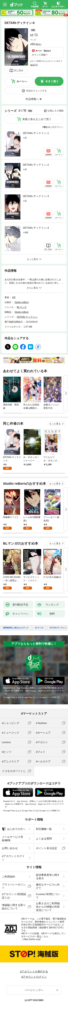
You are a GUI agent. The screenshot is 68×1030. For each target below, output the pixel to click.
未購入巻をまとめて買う (36, 119)
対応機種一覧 (44, 828)
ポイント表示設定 (46, 848)
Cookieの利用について (48, 896)
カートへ (21, 81)
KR (31, 35)
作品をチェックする (36, 90)
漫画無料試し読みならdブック (16, 628)
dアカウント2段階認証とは (14, 896)
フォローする (36, 35)
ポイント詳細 (39, 54)
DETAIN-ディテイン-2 (36, 164)
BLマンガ (21, 307)
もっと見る (55, 423)
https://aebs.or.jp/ (32, 939)
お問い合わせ (10, 848)
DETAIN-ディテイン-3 (36, 196)
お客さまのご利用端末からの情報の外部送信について (48, 907)
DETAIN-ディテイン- (27, 317)
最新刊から (57, 127)
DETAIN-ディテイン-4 (36, 227)
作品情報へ (32, 99)
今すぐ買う (52, 81)
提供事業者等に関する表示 (48, 876)
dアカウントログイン (13, 858)
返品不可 (34, 65)
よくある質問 (44, 838)
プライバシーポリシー (14, 886)
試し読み (18, 70)
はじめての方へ (16, 828)
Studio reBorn (22, 302)
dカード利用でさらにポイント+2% (45, 61)
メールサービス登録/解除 (12, 838)
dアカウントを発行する (34, 971)
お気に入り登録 (55, 110)
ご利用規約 (8, 876)
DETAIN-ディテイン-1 (36, 133)
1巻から (46, 127)
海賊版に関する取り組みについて (14, 907)
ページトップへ (34, 990)
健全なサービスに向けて (48, 886)
